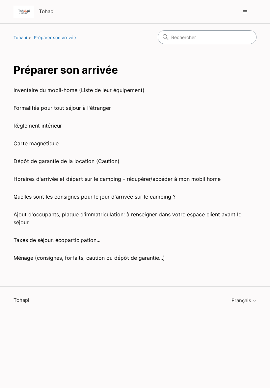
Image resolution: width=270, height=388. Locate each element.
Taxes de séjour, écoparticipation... (57, 240)
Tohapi (20, 37)
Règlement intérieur (38, 125)
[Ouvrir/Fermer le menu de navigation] (244, 12)
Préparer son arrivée (55, 37)
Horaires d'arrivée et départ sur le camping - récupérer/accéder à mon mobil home (117, 179)
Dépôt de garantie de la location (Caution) (67, 161)
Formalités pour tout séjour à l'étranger (62, 108)
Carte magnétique (36, 143)
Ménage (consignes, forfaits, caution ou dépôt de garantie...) (89, 258)
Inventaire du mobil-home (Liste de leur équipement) (79, 90)
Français (242, 300)
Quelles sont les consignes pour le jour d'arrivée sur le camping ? (95, 196)
